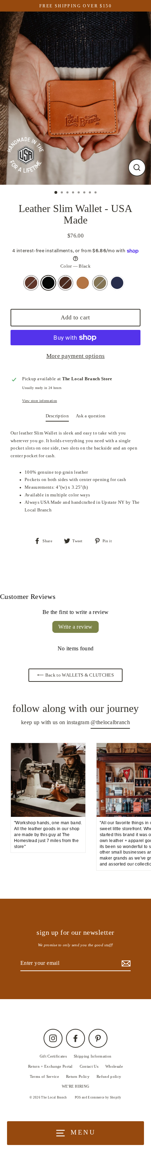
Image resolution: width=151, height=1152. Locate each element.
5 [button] (79, 193)
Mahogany (31, 283)
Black (48, 283)
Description (57, 416)
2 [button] (62, 193)
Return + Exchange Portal (50, 1066)
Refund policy (109, 1076)
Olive (100, 283)
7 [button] (90, 193)
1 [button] (56, 193)
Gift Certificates (53, 1056)
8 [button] (96, 193)
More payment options (75, 356)
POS (78, 1097)
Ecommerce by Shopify (104, 1097)
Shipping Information (92, 1056)
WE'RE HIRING (76, 1086)
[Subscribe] (125, 963)
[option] (75, 98)
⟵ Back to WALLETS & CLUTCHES (75, 675)
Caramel (83, 283)
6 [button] (85, 193)
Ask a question (90, 416)
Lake (117, 283)
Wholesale (114, 1066)
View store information (39, 401)
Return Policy (78, 1076)
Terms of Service (44, 1076)
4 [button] (74, 193)
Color (75, 266)
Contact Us (89, 1066)
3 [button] (68, 193)
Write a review (75, 627)
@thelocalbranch (110, 722)
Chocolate (65, 283)
